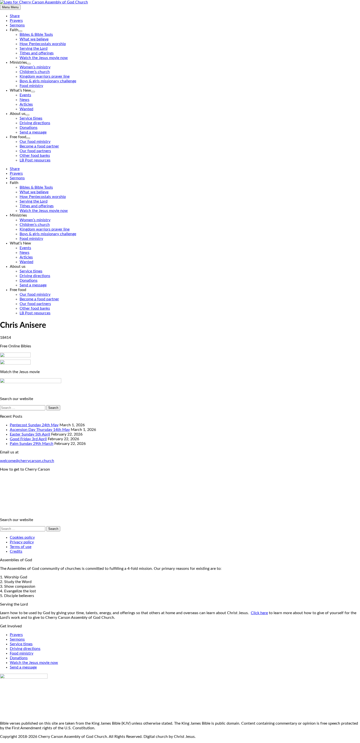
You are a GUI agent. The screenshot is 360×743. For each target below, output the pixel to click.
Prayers (16, 21)
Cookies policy (22, 537)
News (24, 100)
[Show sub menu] (20, 31)
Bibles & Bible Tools (36, 35)
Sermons (17, 25)
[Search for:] (23, 408)
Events (25, 95)
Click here (259, 613)
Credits (16, 551)
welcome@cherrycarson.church (27, 461)
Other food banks (35, 156)
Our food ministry (35, 142)
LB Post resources (35, 160)
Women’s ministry (35, 67)
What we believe (34, 39)
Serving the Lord (34, 48)
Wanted (26, 109)
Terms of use (20, 547)
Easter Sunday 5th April (30, 434)
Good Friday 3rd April (28, 439)
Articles (26, 104)
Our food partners (35, 151)
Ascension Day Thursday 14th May (40, 430)
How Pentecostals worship (43, 44)
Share (15, 16)
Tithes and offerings (37, 53)
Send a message (33, 132)
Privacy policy (22, 542)
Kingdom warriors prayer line (45, 76)
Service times (31, 118)
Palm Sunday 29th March (31, 444)
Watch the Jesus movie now (44, 58)
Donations (28, 128)
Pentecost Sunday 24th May (34, 425)
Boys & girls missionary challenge (48, 81)
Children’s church (35, 72)
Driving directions (35, 123)
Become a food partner (39, 146)
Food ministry (31, 86)
